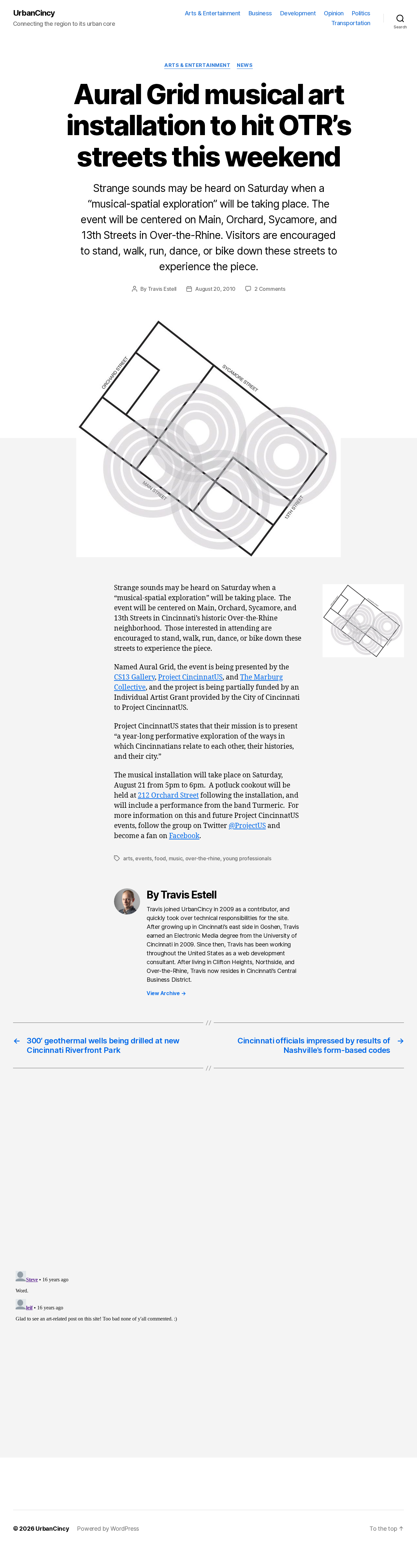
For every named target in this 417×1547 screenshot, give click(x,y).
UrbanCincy (34, 13)
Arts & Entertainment (212, 13)
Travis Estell (162, 289)
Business (260, 13)
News (244, 65)
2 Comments (269, 289)
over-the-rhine (202, 858)
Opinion (334, 13)
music (176, 858)
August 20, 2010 (215, 289)
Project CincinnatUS (190, 677)
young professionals (247, 858)
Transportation (350, 23)
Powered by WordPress (108, 1528)
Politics (361, 13)
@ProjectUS (247, 825)
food (160, 858)
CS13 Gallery (134, 677)
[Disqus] (208, 1182)
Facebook (184, 836)
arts (128, 858)
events (143, 858)
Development (298, 13)
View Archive (166, 993)
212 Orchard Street (168, 795)
